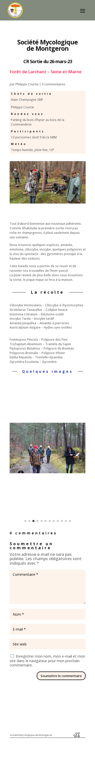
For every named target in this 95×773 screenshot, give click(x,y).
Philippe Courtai (27, 84)
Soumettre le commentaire (61, 676)
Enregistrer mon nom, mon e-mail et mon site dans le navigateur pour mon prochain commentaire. (47, 660)
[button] (15, 448)
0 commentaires (53, 84)
